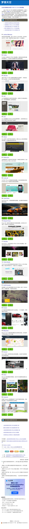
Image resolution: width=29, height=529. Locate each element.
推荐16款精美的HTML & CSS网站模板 (11, 28)
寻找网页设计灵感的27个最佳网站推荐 (11, 434)
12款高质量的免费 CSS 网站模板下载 (11, 26)
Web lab (5, 75)
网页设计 (5, 445)
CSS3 (5, 446)
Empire (5, 308)
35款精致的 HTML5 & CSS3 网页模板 (11, 24)
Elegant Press (7, 221)
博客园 (11, 521)
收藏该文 (16, 451)
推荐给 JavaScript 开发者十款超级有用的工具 (15, 510)
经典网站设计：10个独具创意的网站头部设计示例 (15, 456)
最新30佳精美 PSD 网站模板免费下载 (11, 427)
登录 (18, 461)
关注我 (12, 451)
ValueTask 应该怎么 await (7, 504)
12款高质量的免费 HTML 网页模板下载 (12, 30)
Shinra (5, 137)
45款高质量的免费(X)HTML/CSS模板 (11, 432)
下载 (10, 52)
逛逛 (23, 461)
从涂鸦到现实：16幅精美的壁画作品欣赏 (14, 512)
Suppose (5, 397)
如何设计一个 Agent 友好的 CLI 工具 (9, 505)
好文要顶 (7, 451)
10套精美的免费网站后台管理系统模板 (11, 22)
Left (4, 96)
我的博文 (9, 445)
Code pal (5, 178)
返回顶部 (26, 459)
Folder (5, 55)
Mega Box (6, 330)
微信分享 (21, 451)
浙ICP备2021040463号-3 (22, 522)
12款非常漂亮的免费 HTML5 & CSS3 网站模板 (16, 439)
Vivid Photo (6, 198)
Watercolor (6, 157)
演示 (4, 52)
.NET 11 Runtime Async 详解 (8, 502)
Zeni (4, 116)
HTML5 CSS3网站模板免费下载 (16, 446)
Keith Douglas (7, 285)
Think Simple (6, 262)
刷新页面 (22, 459)
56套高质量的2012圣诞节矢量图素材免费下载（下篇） (16, 455)
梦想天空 (6, 2)
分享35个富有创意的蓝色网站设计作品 (13, 509)
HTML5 (8, 446)
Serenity (5, 241)
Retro (4, 374)
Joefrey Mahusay (7, 34)
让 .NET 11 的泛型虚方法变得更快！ (9, 500)
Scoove (5, 352)
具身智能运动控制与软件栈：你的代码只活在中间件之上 (14, 499)
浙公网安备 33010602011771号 (9, 522)
